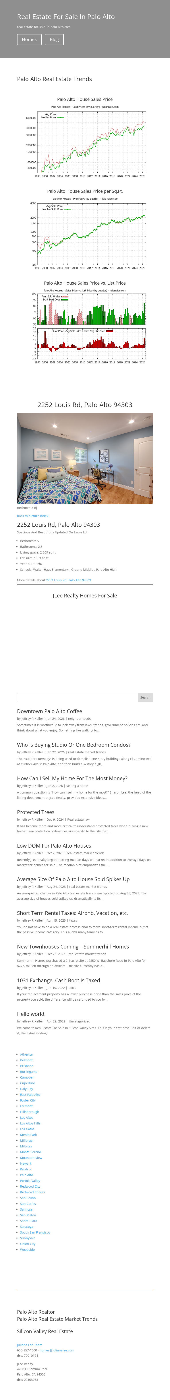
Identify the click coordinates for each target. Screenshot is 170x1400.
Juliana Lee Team (29, 1345)
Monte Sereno (30, 1152)
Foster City (28, 1100)
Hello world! (31, 1013)
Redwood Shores (32, 1192)
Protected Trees (35, 812)
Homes (29, 39)
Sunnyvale (27, 1238)
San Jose (26, 1209)
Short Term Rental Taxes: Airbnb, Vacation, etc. (72, 912)
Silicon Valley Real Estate (45, 1331)
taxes (73, 920)
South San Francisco (35, 1232)
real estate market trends (87, 752)
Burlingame (28, 1071)
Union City (27, 1244)
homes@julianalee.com (57, 1350)
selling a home (77, 786)
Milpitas (26, 1146)
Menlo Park (28, 1135)
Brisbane (26, 1066)
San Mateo (28, 1215)
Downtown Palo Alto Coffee (49, 711)
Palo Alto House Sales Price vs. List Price (85, 283)
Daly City (26, 1089)
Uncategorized (79, 1021)
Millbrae (26, 1140)
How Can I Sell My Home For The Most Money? (72, 778)
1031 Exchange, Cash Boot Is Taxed (58, 980)
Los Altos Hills (30, 1123)
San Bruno (28, 1198)
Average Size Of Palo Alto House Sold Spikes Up (73, 879)
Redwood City (30, 1186)
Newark (25, 1163)
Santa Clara (28, 1221)
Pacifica (25, 1169)
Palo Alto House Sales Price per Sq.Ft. (85, 191)
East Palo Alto (30, 1094)
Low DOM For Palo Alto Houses (54, 845)
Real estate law (78, 819)
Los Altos (26, 1117)
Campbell (27, 1077)
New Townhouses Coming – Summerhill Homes (73, 946)
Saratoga (26, 1226)
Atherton (26, 1054)
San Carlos (28, 1204)
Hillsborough (29, 1112)
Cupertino (27, 1083)
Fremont (26, 1106)
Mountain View (31, 1158)
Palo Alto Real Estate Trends (54, 79)
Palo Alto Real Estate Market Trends (57, 1318)
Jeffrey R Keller (32, 718)
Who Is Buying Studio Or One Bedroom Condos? (74, 744)
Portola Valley (30, 1181)
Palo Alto (26, 1175)
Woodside (27, 1249)
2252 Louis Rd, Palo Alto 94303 (68, 580)
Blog (54, 39)
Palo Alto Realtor (36, 1311)
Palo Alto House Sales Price (85, 99)
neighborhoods (79, 718)
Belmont (26, 1060)
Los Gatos (27, 1129)
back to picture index (32, 516)
